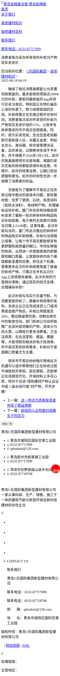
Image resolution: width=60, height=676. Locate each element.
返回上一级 (7, 424)
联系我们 (15, 552)
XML (26, 645)
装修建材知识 (19, 532)
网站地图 (13, 645)
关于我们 (15, 522)
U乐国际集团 (36, 71)
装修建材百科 (19, 542)
